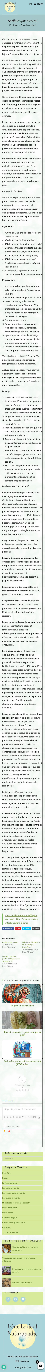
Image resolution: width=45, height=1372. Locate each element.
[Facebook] (8, 1299)
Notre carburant (9, 1208)
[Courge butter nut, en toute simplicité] (6, 1248)
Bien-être (6, 1173)
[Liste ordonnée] (16, 1116)
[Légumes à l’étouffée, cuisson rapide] (6, 1270)
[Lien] (28, 1116)
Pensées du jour (9, 1217)
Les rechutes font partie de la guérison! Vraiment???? (11, 958)
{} (31, 1117)
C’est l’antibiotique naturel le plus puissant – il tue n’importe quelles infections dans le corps (21, 919)
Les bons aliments (10, 1188)
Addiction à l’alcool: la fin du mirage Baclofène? (31, 944)
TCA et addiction (10, 1232)
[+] (34, 1117)
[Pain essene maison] (6, 1282)
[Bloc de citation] (22, 1116)
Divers (5, 1178)
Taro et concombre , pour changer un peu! (22, 1033)
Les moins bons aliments (13, 1193)
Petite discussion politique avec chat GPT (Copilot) (22, 1062)
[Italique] (7, 1116)
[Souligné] (10, 1116)
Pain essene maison (22, 1282)
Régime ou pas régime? (22, 1005)
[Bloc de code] (25, 1116)
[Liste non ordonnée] (19, 1116)
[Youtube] (23, 1299)
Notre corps (7, 1213)
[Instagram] (15, 1299)
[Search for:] (22, 1159)
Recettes (6, 1227)
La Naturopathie (9, 1183)
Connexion (8, 1101)
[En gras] (4, 1116)
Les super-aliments (11, 1198)
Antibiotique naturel (10, 942)
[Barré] (13, 1116)
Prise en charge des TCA (13, 1222)
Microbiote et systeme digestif (16, 1203)
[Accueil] (10, 25)
